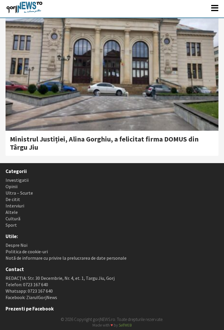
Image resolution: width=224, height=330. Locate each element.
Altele (12, 212)
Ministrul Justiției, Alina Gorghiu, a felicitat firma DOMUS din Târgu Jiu (104, 143)
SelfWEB (125, 325)
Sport (11, 225)
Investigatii (17, 180)
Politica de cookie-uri (27, 251)
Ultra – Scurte (19, 193)
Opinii (12, 186)
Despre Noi (16, 245)
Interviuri (15, 206)
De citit (13, 199)
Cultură (13, 218)
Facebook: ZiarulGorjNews (31, 297)
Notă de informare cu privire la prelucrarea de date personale (66, 258)
